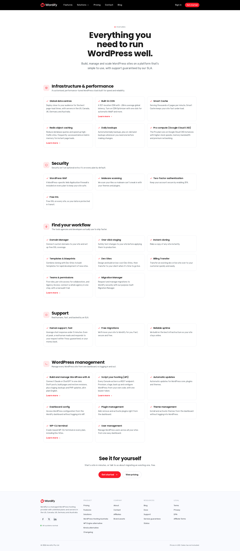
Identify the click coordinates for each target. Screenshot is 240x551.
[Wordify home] (49, 5)
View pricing (132, 474)
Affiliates (117, 514)
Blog (120, 5)
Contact (109, 5)
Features (67, 5)
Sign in (178, 5)
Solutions (81, 5)
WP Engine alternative (92, 523)
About (116, 505)
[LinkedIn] (55, 519)
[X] (49, 519)
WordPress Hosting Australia (95, 519)
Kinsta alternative (91, 528)
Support (147, 514)
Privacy (177, 510)
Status (146, 523)
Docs (146, 510)
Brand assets (119, 519)
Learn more (104, 116)
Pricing (97, 5)
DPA (175, 514)
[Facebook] (43, 519)
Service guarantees (152, 519)
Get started (192, 5)
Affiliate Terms (180, 519)
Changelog (88, 532)
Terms (176, 505)
